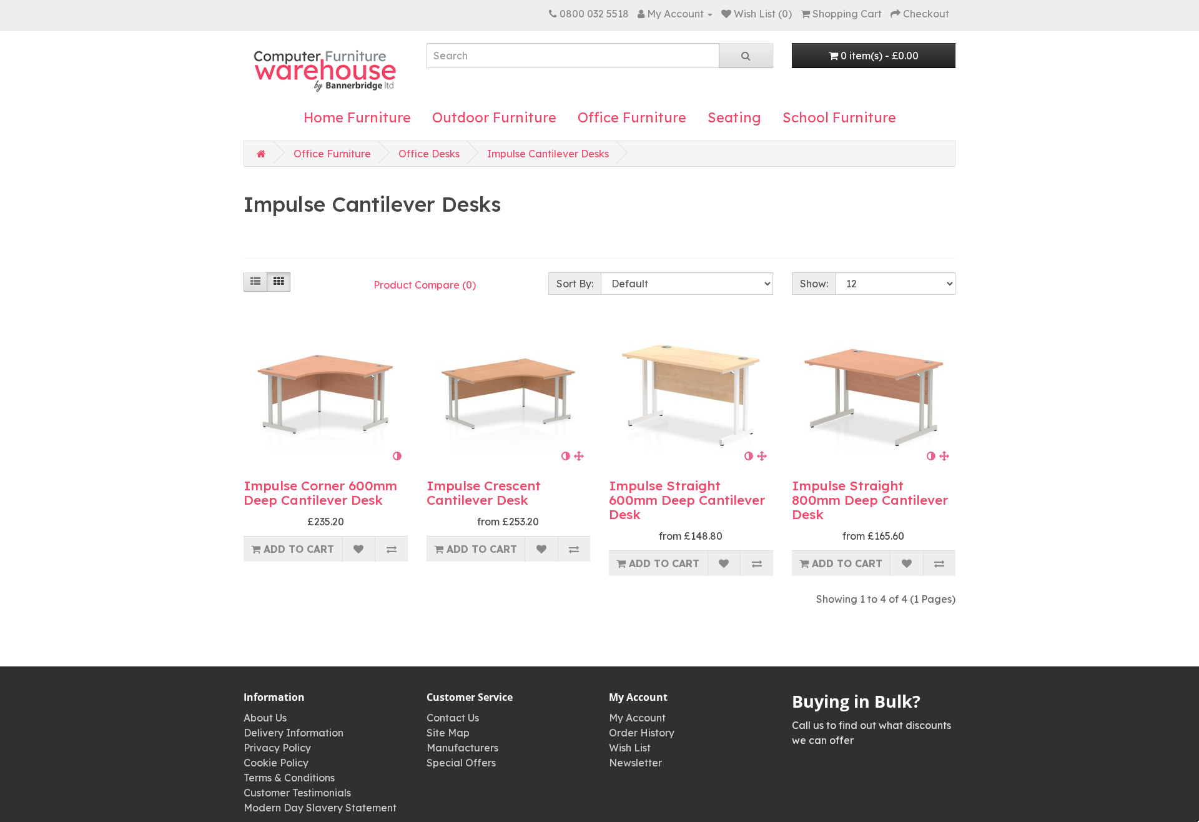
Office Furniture (632, 117)
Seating (734, 117)
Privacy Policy (277, 747)
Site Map (448, 732)
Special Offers (461, 762)
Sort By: (574, 283)
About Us (265, 717)
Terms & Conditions (289, 777)
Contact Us (453, 717)
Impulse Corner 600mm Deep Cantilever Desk (320, 492)
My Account (637, 717)
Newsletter (635, 762)
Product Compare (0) (424, 285)
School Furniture (839, 117)
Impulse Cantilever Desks (548, 153)
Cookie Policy (276, 762)
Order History (641, 732)
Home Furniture (357, 117)
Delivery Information (293, 732)
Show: (814, 283)
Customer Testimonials (297, 792)
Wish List (630, 747)
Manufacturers (462, 747)
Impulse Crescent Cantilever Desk (484, 492)
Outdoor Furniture (494, 117)
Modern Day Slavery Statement (320, 807)
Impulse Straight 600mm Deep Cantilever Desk (687, 499)
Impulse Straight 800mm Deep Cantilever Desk (870, 499)
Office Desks (429, 153)
